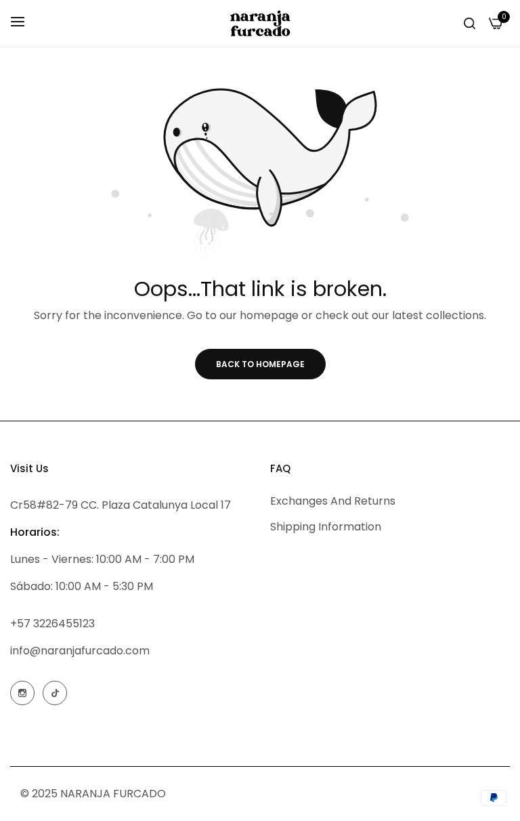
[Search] (469, 23)
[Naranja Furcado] (260, 23)
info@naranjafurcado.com (80, 650)
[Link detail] (22, 693)
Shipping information (325, 526)
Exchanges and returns (332, 501)
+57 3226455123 (52, 623)
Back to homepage (260, 364)
